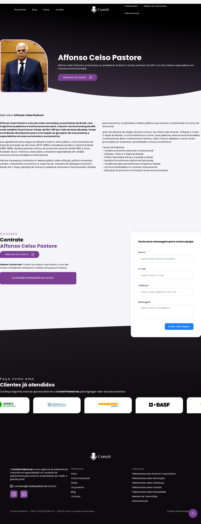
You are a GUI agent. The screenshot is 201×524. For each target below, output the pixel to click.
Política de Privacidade (179, 511)
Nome (141, 252)
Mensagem (144, 302)
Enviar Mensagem (179, 326)
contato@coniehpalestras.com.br (33, 278)
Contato (60, 9)
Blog (34, 9)
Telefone (143, 285)
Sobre (46, 9)
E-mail (141, 268)
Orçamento (20, 9)
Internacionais (132, 13)
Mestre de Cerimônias (155, 6)
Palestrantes (131, 6)
